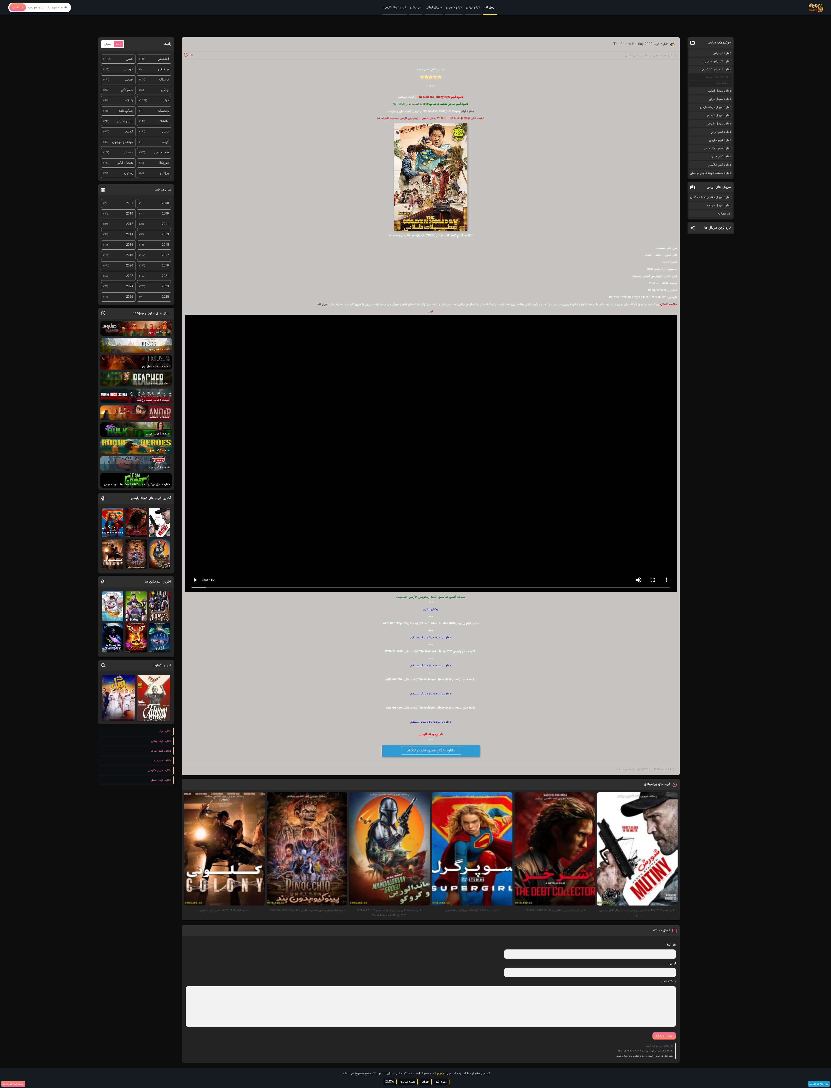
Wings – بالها (722, 83)
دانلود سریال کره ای (719, 115)
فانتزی (165, 131)
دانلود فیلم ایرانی (720, 132)
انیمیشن (415, 7)
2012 (129, 224)
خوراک (425, 1082)
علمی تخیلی (125, 121)
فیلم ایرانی (473, 7)
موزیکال (163, 162)
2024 (129, 286)
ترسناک (164, 79)
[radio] (439, 78)
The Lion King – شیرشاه (717, 77)
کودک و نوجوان (122, 142)
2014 (129, 234)
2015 (165, 244)
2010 (129, 213)
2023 (165, 286)
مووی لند (490, 7)
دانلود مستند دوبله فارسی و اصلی (710, 173)
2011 (165, 224)
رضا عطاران (724, 213)
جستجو (18, 7)
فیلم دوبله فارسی (394, 7)
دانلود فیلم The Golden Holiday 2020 (640, 44)
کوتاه (165, 142)
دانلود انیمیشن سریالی (717, 61)
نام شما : (671, 945)
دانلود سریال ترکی (720, 99)
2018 (129, 255)
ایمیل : (672, 963)
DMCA (389, 1082)
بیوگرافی (163, 69)
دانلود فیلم (467, 111)
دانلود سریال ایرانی (719, 91)
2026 (129, 296)
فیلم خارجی (454, 7)
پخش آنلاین (430, 609)
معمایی (128, 152)
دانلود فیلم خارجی (663, 55)
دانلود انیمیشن (722, 53)
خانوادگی (127, 90)
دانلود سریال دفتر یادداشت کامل (710, 197)
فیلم (118, 44)
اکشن (644, 55)
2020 (129, 265)
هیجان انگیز (125, 162)
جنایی (636, 55)
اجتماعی (163, 58)
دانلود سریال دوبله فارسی (715, 107)
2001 (129, 203)
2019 (165, 265)
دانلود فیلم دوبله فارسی (716, 148)
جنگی (165, 90)
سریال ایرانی (434, 7)
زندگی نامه (126, 110)
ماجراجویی (161, 152)
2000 (165, 203)
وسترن (128, 173)
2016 (129, 244)
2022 (129, 276)
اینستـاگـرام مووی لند (13, 1084)
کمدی (628, 55)
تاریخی (128, 69)
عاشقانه (164, 121)
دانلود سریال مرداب (719, 205)
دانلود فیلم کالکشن (719, 165)
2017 (165, 255)
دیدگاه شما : (668, 982)
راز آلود (128, 100)
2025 (165, 296)
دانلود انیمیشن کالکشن (716, 69)
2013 (165, 234)
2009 (165, 213)
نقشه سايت (407, 1082)
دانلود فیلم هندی (720, 156)
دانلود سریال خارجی (719, 123)
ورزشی (164, 173)
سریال (108, 44)
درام (166, 100)
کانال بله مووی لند (819, 1084)
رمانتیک (163, 110)
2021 (165, 276)
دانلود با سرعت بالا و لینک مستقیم (430, 637)
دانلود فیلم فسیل (161, 780)
